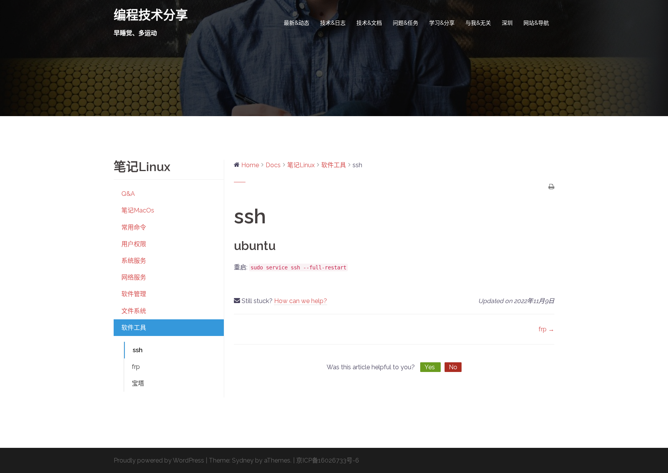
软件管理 (133, 294)
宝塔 (138, 383)
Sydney (243, 460)
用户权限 (133, 244)
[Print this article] (551, 187)
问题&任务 (405, 23)
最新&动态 (296, 23)
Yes (430, 367)
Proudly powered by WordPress (159, 460)
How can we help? (300, 301)
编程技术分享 (151, 15)
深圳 (507, 23)
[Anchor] (282, 245)
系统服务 (133, 260)
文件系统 (133, 311)
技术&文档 (369, 23)
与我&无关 (478, 23)
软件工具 (133, 327)
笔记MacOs (137, 210)
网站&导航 (536, 23)
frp (136, 366)
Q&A (128, 193)
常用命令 (133, 227)
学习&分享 (442, 23)
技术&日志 (333, 23)
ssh (138, 350)
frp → (546, 329)
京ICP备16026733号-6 (327, 460)
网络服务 (133, 277)
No (453, 367)
